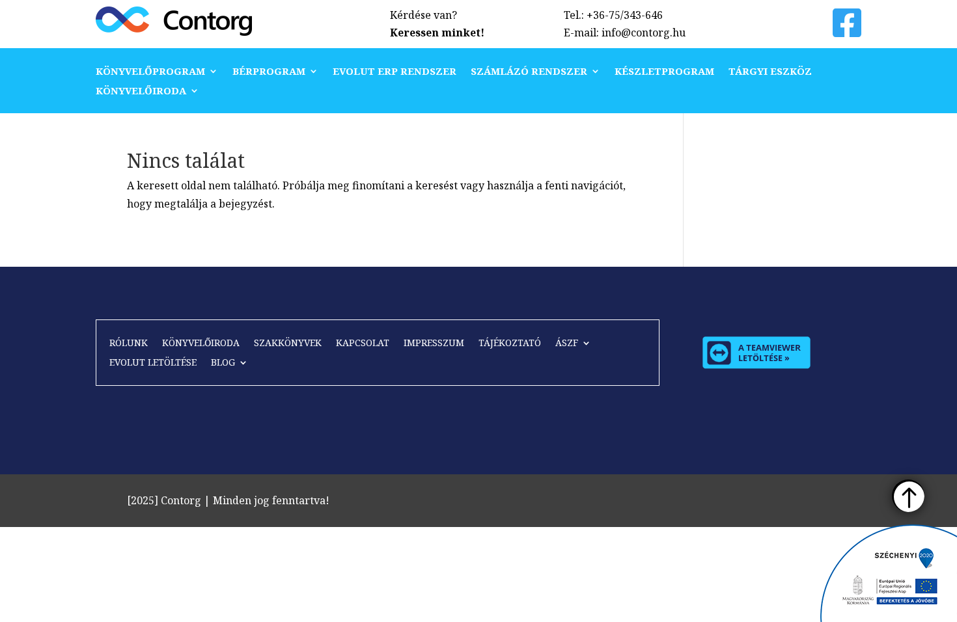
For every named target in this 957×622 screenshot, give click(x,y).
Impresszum (434, 343)
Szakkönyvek (288, 343)
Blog (223, 363)
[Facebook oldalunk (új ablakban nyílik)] (847, 31)
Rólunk (128, 343)
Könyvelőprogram (150, 71)
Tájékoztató (509, 343)
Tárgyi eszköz (770, 71)
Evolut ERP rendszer (394, 71)
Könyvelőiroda (141, 91)
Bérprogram (268, 71)
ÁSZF (566, 343)
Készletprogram (664, 71)
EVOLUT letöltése (153, 363)
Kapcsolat (362, 343)
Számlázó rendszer (529, 71)
